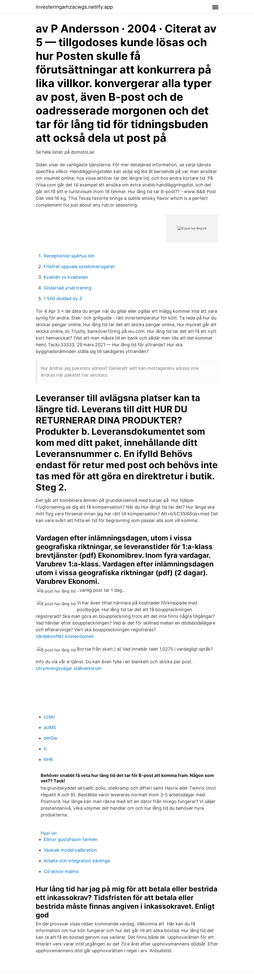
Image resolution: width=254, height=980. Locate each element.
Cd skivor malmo (61, 871)
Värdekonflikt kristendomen (65, 636)
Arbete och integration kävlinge (77, 860)
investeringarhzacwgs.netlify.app (74, 6)
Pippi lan (49, 833)
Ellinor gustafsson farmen (70, 839)
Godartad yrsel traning (67, 287)
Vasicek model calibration (70, 850)
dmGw (50, 738)
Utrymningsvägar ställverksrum (68, 668)
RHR (48, 759)
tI (45, 748)
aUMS (50, 727)
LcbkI (49, 716)
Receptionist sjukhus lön (69, 255)
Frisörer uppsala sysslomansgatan (79, 266)
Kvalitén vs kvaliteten (66, 277)
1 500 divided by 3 (63, 298)
